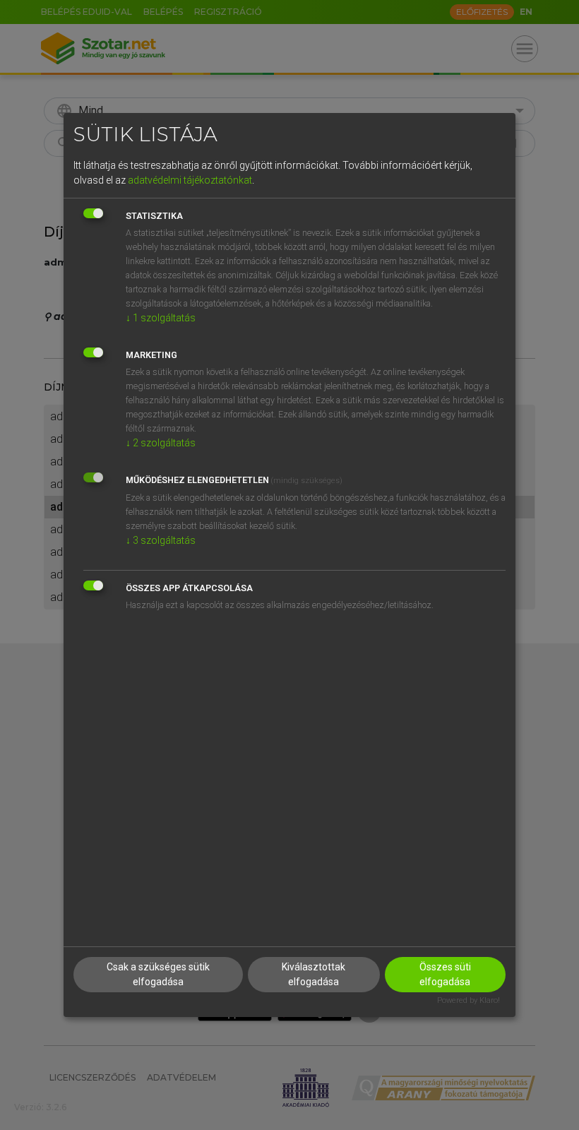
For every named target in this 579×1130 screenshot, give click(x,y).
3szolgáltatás (161, 540)
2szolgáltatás (161, 442)
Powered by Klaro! (468, 1000)
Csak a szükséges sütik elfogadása (158, 974)
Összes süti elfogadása (445, 974)
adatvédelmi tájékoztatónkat (190, 180)
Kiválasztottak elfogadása (313, 974)
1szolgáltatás (161, 317)
